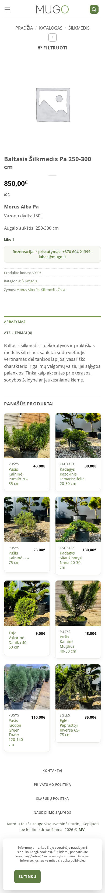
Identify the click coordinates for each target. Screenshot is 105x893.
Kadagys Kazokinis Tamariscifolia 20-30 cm (72, 476)
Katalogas (50, 28)
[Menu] (7, 9)
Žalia (61, 289)
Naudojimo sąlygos (52, 812)
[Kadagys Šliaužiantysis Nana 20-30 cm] (78, 519)
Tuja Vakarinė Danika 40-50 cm (18, 640)
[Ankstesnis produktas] (52, 37)
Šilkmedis (79, 28)
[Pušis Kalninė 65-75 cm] (27, 519)
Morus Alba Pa (28, 289)
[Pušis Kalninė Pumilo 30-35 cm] (27, 436)
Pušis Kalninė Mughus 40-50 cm (68, 644)
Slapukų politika (52, 798)
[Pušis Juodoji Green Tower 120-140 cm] (27, 687)
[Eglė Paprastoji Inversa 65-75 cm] (78, 687)
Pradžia (24, 28)
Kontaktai (52, 770)
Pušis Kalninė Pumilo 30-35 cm (18, 476)
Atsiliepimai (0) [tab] (18, 332)
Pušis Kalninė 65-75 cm (19, 558)
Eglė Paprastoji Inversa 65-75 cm (70, 727)
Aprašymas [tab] (14, 321)
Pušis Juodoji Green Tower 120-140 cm (16, 732)
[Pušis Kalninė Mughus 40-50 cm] (78, 603)
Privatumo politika (52, 784)
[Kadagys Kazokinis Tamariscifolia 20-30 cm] (78, 436)
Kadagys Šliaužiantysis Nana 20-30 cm (72, 560)
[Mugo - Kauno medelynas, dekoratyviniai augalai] (52, 9)
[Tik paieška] (94, 9)
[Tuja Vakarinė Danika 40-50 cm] (27, 603)
